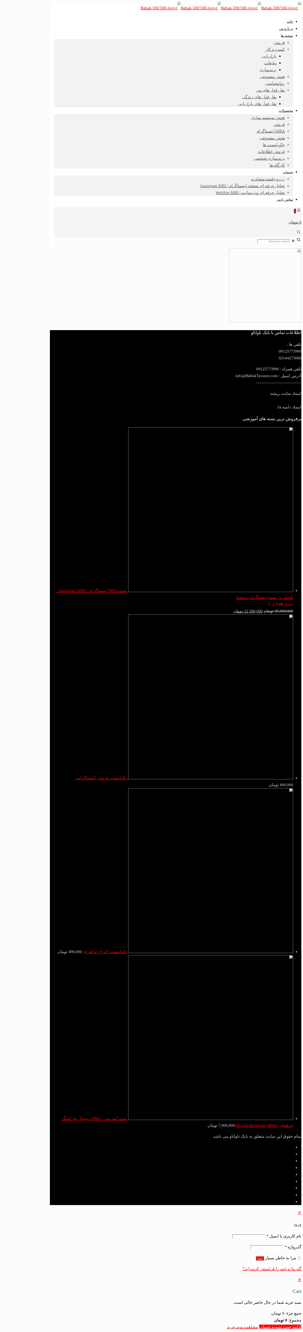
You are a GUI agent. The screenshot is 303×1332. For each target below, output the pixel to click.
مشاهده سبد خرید (242, 1327)
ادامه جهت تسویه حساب (280, 1327)
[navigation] (151, 1303)
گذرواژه (292, 1247)
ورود (259, 1258)
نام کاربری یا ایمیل (283, 1236)
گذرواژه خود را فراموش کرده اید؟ (272, 1268)
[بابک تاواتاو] (221, 7)
